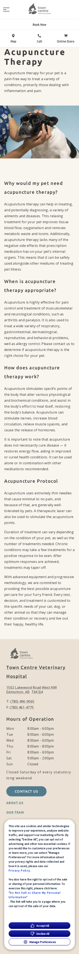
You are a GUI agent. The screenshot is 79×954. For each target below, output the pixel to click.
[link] (39, 8)
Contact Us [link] (26, 791)
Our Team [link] (15, 812)
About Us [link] (14, 802)
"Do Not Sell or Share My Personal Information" (34, 895)
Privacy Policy (19, 870)
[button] (6, 9)
